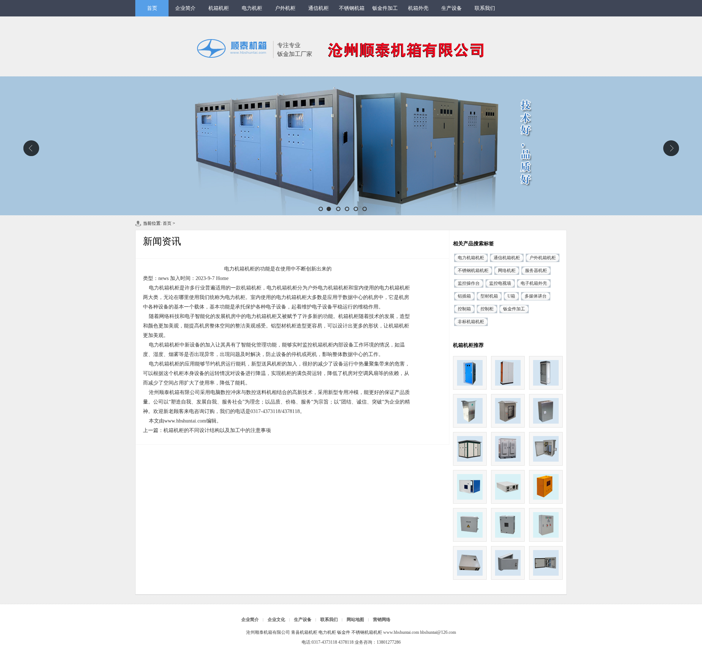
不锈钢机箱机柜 (366, 632)
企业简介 (185, 8)
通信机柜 (318, 8)
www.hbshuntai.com (185, 421)
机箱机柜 (218, 8)
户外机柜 (285, 8)
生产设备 (451, 8)
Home (222, 278)
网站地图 (355, 619)
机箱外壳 (418, 8)
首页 (152, 8)
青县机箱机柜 (304, 632)
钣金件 (343, 632)
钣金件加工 (385, 8)
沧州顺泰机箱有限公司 (351, 145)
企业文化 (276, 619)
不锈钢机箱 (352, 8)
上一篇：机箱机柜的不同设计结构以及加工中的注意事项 (207, 430)
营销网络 (381, 619)
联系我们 (485, 8)
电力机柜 (252, 8)
